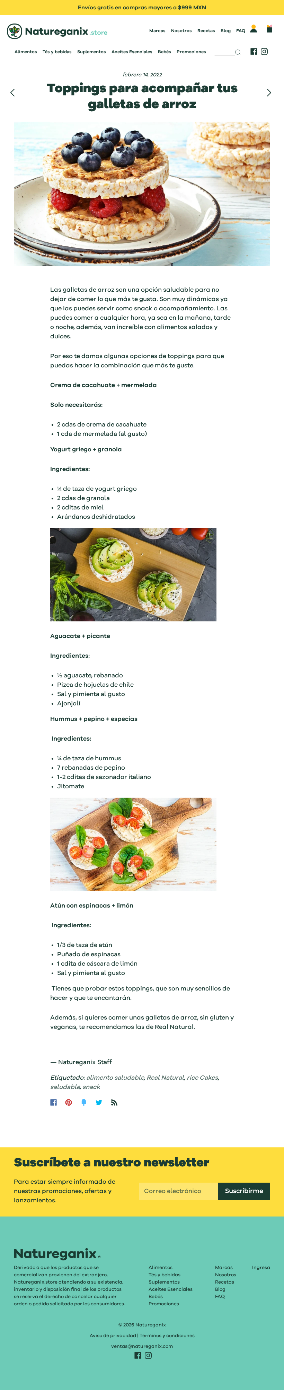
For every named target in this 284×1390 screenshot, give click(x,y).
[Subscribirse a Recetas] (114, 1102)
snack (91, 1087)
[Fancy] (83, 1102)
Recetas (206, 31)
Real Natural (165, 1078)
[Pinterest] (68, 1102)
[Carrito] (269, 28)
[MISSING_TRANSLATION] (225, 50)
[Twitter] (99, 1102)
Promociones (191, 52)
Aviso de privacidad (113, 1335)
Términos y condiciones (167, 1335)
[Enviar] (240, 52)
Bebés (164, 52)
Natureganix (150, 1325)
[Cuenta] (253, 28)
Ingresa (261, 1267)
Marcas (157, 31)
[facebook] (253, 51)
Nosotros (181, 31)
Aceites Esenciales (132, 52)
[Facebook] (53, 1102)
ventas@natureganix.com (142, 1346)
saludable (65, 1087)
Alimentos (26, 52)
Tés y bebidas (57, 52)
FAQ (240, 31)
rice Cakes (202, 1078)
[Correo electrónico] (178, 1191)
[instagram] (264, 51)
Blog (226, 31)
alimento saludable (115, 1078)
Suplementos (91, 52)
